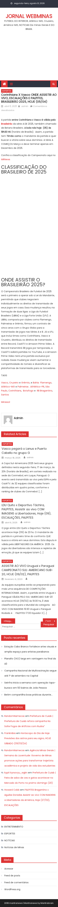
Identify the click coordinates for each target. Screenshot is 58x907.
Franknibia (10, 733)
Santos (5, 394)
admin (24, 106)
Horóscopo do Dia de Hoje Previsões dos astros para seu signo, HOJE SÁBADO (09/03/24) (27, 738)
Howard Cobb (11, 789)
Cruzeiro (14, 382)
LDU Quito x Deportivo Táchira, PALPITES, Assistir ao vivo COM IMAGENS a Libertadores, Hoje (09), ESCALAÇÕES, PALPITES (26, 511)
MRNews (5, 159)
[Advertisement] (29, 57)
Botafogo (28, 390)
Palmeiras (23, 386)
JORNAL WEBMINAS (29, 16)
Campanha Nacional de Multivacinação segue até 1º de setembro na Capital (30, 673)
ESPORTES (6, 90)
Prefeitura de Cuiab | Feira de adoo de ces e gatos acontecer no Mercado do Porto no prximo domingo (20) (30, 777)
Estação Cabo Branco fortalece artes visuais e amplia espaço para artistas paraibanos (30, 649)
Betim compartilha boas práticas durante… (28, 694)
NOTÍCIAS (9, 840)
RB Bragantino (44, 390)
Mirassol (5, 402)
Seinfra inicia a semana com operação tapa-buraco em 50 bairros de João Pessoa (30, 685)
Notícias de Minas (14, 847)
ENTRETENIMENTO (13, 826)
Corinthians (14, 390)
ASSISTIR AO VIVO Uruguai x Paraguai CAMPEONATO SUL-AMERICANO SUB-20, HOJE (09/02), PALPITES (28, 570)
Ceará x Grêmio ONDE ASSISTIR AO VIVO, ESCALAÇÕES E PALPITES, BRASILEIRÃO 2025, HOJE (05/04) (51, 621)
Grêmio (25, 382)
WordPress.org (12, 889)
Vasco (4, 382)
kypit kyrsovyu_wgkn (15, 772)
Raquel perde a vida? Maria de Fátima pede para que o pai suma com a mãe (10, 621)
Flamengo (46, 382)
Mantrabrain (47, 903)
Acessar (8, 868)
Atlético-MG (8, 386)
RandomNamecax (14, 716)
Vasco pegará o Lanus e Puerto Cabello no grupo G (24, 451)
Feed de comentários (16, 882)
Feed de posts (12, 875)
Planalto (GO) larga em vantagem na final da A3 (30, 661)
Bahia (36, 382)
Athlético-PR (37, 386)
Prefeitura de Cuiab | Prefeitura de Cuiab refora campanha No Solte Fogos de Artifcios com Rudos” (28, 721)
